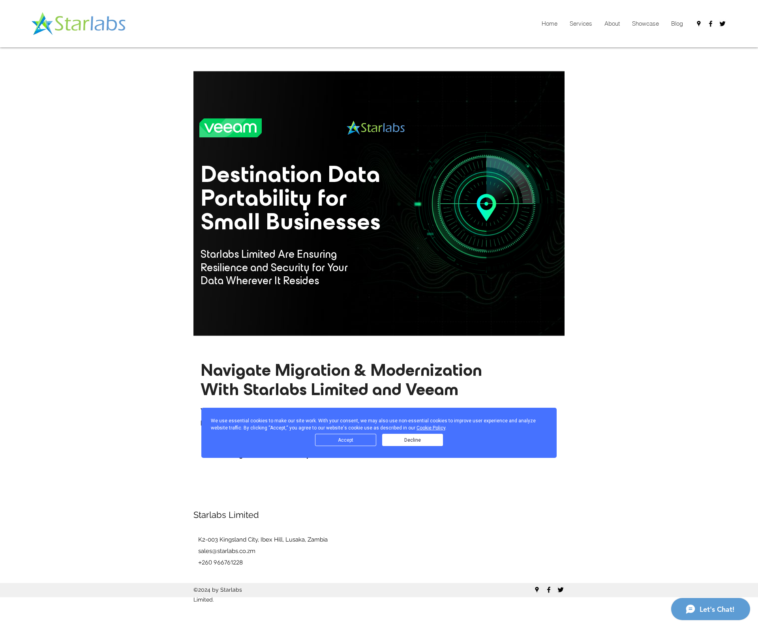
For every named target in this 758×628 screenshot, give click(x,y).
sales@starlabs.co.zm (226, 551)
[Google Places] (699, 24)
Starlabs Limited (226, 515)
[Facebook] (711, 24)
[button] (580, 24)
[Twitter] (722, 24)
